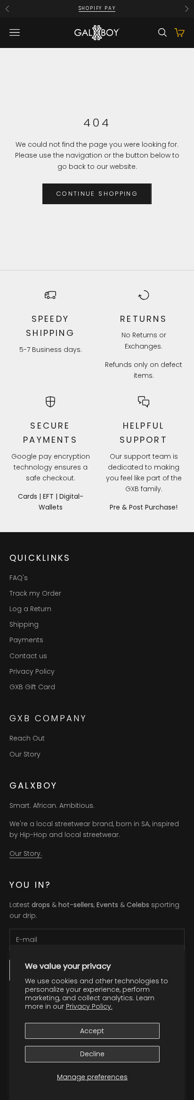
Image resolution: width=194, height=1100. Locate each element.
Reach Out (27, 738)
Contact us (28, 656)
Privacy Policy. (89, 1006)
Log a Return (30, 609)
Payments (26, 640)
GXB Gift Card (32, 687)
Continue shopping (97, 193)
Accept (92, 1031)
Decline (92, 1054)
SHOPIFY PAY (97, 8)
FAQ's (18, 577)
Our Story (24, 754)
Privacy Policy (32, 671)
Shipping (24, 624)
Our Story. (25, 853)
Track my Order (35, 593)
